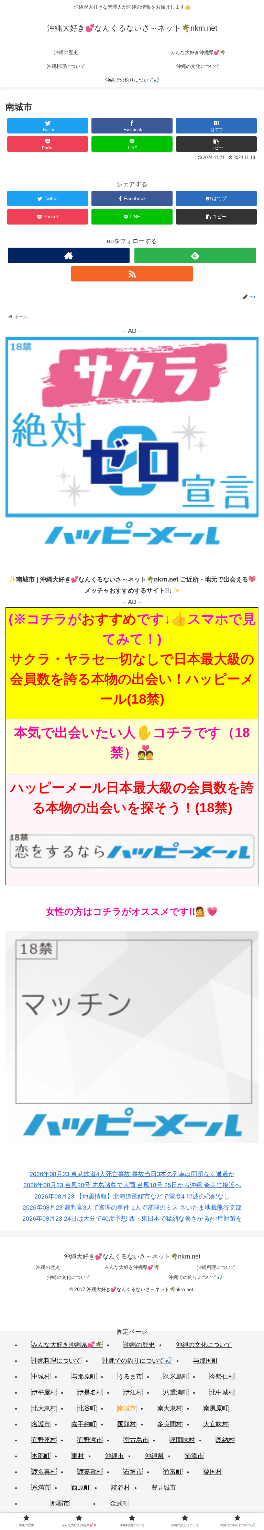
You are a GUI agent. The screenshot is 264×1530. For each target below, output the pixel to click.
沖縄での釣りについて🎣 (195, 1277)
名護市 (41, 1424)
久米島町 (176, 1376)
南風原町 (216, 1408)
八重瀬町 (176, 1392)
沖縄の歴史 (48, 1267)
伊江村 (133, 1392)
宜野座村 (44, 1440)
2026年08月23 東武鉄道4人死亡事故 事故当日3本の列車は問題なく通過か (132, 1174)
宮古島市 (136, 1440)
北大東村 (44, 1408)
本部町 (41, 1455)
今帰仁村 (222, 1376)
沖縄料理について (216, 1267)
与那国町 (205, 1360)
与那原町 (84, 1376)
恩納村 (225, 1440)
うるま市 (130, 1376)
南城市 (127, 1408)
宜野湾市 (90, 1440)
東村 (78, 1455)
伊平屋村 (44, 1392)
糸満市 (41, 1487)
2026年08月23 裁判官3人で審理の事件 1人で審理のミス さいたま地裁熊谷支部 (132, 1207)
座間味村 (182, 1440)
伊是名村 (90, 1392)
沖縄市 (114, 1455)
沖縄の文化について (68, 1277)
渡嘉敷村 (90, 1471)
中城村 (41, 1376)
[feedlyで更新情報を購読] (195, 255)
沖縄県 (154, 1455)
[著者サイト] (68, 255)
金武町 (119, 1503)
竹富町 (173, 1471)
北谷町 (87, 1408)
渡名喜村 (44, 1471)
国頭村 (127, 1424)
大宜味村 (216, 1424)
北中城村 (222, 1392)
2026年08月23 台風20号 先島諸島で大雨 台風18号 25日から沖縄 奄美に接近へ (132, 1185)
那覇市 (60, 1503)
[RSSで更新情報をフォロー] (131, 273)
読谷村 (120, 1487)
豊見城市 (163, 1487)
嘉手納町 (84, 1424)
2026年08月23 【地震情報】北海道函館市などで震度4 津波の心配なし (132, 1196)
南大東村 (169, 1408)
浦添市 (194, 1455)
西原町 (81, 1487)
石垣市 (133, 1471)
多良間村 (169, 1424)
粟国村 (213, 1471)
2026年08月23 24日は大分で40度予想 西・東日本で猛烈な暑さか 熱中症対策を (132, 1218)
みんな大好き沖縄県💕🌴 (132, 1267)
